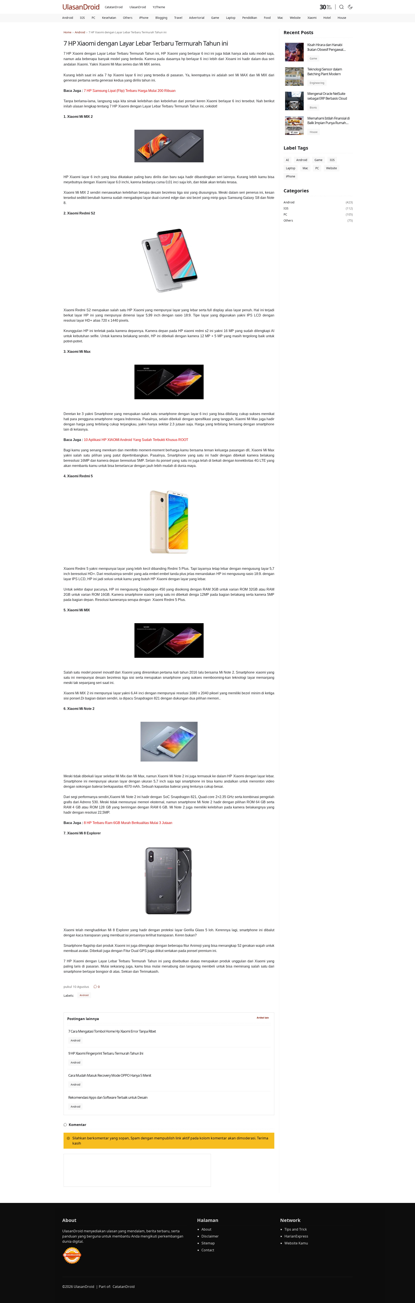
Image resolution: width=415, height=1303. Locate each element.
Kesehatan (109, 18)
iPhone (143, 18)
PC (93, 18)
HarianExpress (296, 1236)
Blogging (161, 18)
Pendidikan (249, 18)
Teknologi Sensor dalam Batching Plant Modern (324, 71)
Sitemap (208, 1243)
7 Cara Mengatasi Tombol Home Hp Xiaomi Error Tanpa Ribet (112, 1031)
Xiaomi (312, 18)
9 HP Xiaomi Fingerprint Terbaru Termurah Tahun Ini (105, 1053)
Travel (178, 18)
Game (215, 18)
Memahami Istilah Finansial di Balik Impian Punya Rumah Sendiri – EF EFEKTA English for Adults (328, 125)
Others (127, 18)
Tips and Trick (295, 1229)
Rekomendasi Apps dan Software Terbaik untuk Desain (107, 1097)
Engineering (317, 83)
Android (67, 18)
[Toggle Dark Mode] (350, 7)
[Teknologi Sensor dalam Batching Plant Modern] (294, 84)
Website (295, 18)
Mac (280, 18)
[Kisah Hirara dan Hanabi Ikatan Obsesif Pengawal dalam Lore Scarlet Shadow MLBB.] (294, 60)
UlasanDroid (81, 6)
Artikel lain (263, 1017)
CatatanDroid (114, 7)
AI (287, 160)
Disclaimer (210, 1236)
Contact (207, 1250)
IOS (82, 18)
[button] (341, 7)
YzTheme (159, 7)
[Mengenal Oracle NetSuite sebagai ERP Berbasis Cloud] (294, 109)
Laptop (230, 18)
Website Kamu (296, 1243)
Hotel (327, 18)
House (342, 18)
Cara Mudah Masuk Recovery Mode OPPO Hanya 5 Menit (109, 1075)
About (206, 1229)
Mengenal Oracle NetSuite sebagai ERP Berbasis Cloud (327, 96)
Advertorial (196, 18)
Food (267, 18)
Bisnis (313, 107)
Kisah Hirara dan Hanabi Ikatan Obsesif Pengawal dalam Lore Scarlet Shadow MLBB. (326, 51)
